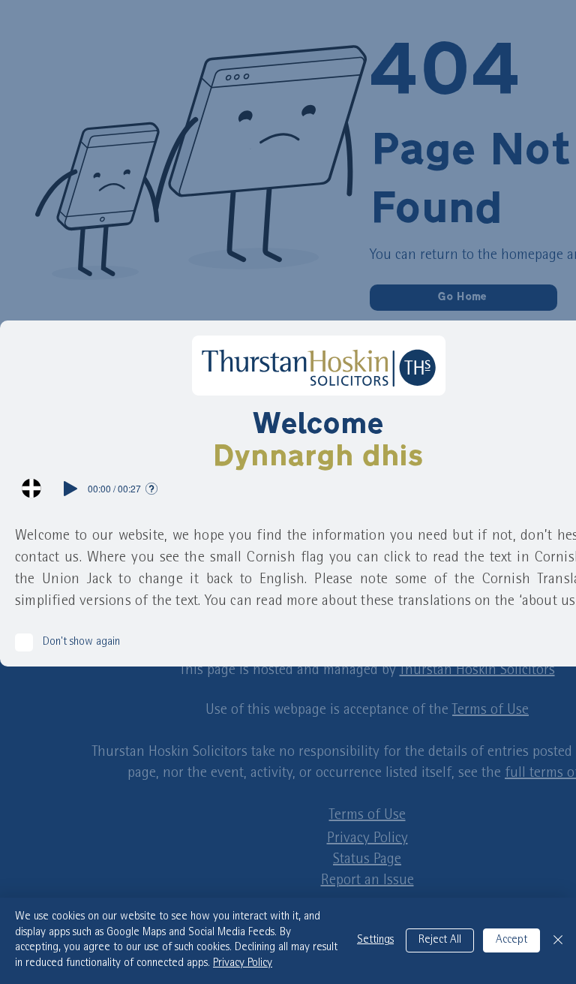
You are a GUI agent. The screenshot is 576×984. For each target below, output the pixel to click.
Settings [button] (375, 940)
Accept (511, 940)
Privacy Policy (242, 964)
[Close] (558, 941)
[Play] (70, 488)
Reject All (439, 940)
